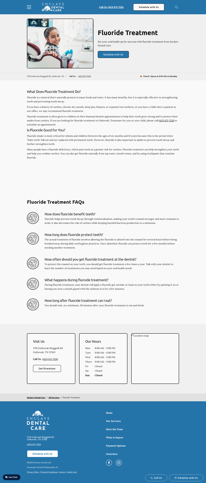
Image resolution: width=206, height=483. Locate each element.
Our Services (113, 421)
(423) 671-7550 (84, 76)
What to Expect (114, 437)
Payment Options (116, 445)
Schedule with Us (149, 7)
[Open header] (29, 7)
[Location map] (155, 359)
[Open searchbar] (176, 7)
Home (109, 412)
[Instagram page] (119, 463)
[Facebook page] (109, 463)
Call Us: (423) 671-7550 (111, 7)
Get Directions (47, 368)
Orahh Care (72, 472)
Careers (62, 472)
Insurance (112, 453)
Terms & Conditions (49, 472)
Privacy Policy (33, 472)
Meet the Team (114, 429)
